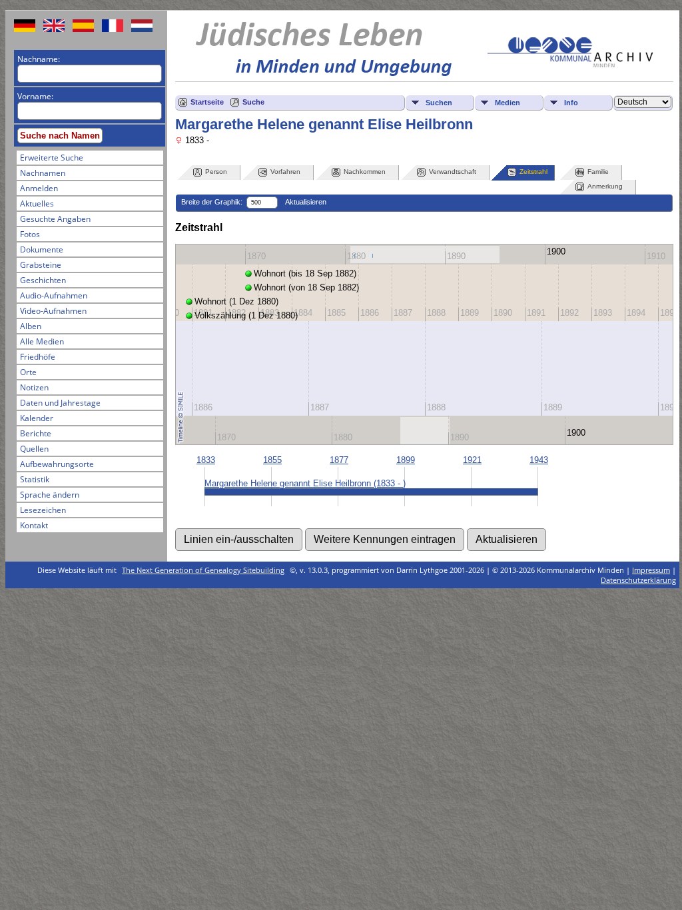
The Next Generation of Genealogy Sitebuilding (203, 570)
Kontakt (34, 525)
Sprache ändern (49, 494)
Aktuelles (37, 203)
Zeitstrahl (533, 171)
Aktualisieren (305, 202)
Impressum (651, 570)
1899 (405, 460)
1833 (205, 460)
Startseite (207, 102)
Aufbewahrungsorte (57, 464)
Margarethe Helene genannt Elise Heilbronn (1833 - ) (305, 483)
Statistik (34, 479)
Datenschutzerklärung (638, 580)
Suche (253, 102)
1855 (272, 460)
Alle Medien (42, 341)
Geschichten (43, 280)
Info (571, 103)
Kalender (36, 418)
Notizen (34, 387)
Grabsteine (40, 264)
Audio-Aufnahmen (53, 295)
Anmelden (39, 188)
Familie (598, 171)
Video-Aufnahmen (53, 310)
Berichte (35, 433)
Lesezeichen (43, 510)
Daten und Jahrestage (60, 402)
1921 (472, 460)
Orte (28, 372)
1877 (339, 460)
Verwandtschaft (452, 171)
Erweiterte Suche (51, 157)
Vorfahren (285, 171)
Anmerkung (605, 186)
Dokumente (41, 249)
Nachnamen (42, 173)
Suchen (439, 103)
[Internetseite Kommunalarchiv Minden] (570, 64)
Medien (507, 103)
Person (216, 171)
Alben (30, 326)
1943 (538, 460)
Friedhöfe (37, 356)
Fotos (30, 234)
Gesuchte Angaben (55, 219)
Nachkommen (365, 171)
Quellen (34, 448)
